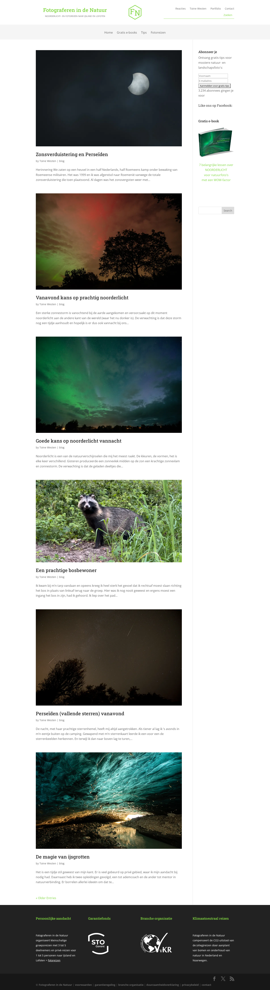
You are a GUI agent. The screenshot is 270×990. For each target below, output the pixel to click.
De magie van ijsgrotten (63, 857)
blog (61, 161)
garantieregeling (105, 985)
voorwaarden (83, 985)
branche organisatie (130, 985)
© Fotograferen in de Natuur (54, 985)
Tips (144, 33)
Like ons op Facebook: (215, 105)
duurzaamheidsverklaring (162, 985)
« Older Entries (46, 898)
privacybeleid (190, 985)
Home (108, 33)
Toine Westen (47, 161)
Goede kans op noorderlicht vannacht (78, 441)
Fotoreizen (158, 33)
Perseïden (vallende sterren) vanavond (80, 713)
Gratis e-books (127, 33)
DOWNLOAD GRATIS (216, 199)
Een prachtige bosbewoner (66, 570)
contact (206, 985)
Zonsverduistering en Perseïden (72, 154)
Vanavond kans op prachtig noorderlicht (82, 297)
